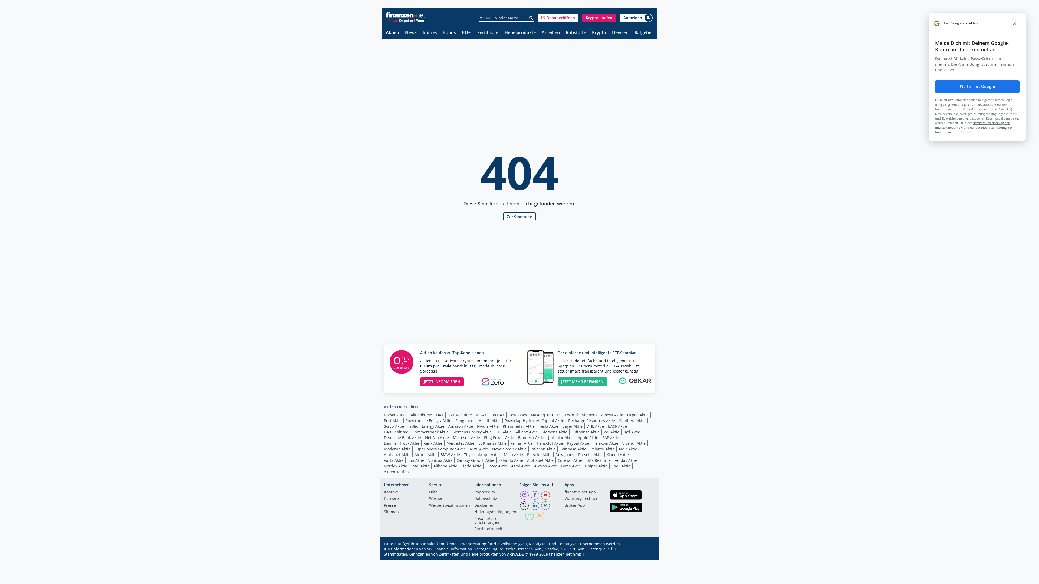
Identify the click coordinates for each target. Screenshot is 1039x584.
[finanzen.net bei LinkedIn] (535, 505)
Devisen (620, 32)
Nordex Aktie (395, 466)
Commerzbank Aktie (430, 431)
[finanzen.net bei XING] (545, 505)
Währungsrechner (581, 499)
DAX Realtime (460, 414)
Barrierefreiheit (488, 529)
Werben (436, 499)
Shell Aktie (620, 466)
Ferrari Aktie (522, 443)
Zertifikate (487, 32)
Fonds (449, 32)
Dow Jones (517, 414)
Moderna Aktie (397, 449)
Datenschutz (485, 499)
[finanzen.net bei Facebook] (535, 495)
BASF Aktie (617, 426)
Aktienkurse (421, 414)
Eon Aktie (415, 460)
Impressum (484, 492)
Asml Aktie (520, 466)
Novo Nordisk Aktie (509, 449)
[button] (558, 18)
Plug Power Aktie (499, 437)
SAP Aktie (610, 437)
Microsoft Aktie (466, 437)
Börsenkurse (395, 414)
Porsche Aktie (539, 454)
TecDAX (497, 414)
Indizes (430, 32)
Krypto (599, 32)
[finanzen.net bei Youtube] (545, 495)
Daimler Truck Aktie (401, 443)
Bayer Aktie (572, 426)
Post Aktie (393, 420)
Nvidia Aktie (488, 426)
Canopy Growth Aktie (475, 460)
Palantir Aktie (602, 449)
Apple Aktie (588, 437)
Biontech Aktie (531, 437)
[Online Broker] (406, 20)
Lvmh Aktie (571, 466)
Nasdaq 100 (542, 414)
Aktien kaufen (396, 471)
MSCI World (567, 414)
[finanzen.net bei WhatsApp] (529, 516)
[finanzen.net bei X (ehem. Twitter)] (524, 505)
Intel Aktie (420, 466)
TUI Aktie (504, 431)
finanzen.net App (580, 492)
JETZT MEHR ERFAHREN (582, 381)
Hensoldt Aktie (550, 443)
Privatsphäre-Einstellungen (486, 521)
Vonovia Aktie (440, 460)
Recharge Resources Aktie (591, 420)
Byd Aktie (631, 431)
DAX (439, 414)
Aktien (392, 32)
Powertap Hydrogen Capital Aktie (534, 420)
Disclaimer (484, 505)
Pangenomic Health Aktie (478, 420)
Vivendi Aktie (634, 443)
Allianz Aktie (527, 431)
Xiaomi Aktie (618, 454)
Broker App (575, 505)
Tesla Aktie (548, 426)
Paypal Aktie (578, 443)
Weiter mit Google (977, 86)
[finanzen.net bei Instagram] (524, 495)
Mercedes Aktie (460, 443)
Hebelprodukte (520, 32)
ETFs (466, 32)
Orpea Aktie (638, 414)
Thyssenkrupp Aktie (482, 454)
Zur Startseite (519, 216)
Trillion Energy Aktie (426, 426)
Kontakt (391, 492)
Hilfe (433, 492)
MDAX (481, 414)
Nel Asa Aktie (437, 437)
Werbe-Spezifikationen (449, 505)
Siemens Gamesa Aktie (602, 414)
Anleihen (551, 32)
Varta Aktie (393, 460)
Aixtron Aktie (545, 466)
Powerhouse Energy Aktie (428, 420)
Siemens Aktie (554, 431)
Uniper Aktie (596, 466)
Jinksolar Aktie (561, 437)
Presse (390, 505)
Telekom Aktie (605, 443)
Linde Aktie (471, 466)
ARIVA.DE (515, 554)
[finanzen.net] (405, 15)
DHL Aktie (595, 426)
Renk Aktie (432, 443)
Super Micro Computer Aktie (440, 449)
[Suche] (531, 18)
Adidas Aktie (626, 460)
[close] (1015, 23)
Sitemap (391, 512)
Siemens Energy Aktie (472, 431)
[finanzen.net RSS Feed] (540, 516)
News (411, 32)
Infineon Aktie (543, 449)
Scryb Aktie (394, 426)
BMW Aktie (450, 454)
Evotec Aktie (496, 466)
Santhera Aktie (632, 420)
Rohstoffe (576, 32)
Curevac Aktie (570, 460)
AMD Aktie (628, 449)
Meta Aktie (513, 454)
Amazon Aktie (460, 426)
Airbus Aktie (425, 454)
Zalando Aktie (510, 460)
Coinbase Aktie (573, 449)
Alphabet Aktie (397, 454)
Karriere (391, 499)
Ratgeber (643, 32)
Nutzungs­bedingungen (495, 512)
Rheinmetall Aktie (519, 426)
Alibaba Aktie (445, 466)
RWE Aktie (479, 449)
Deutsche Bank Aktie (402, 437)
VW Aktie (611, 431)
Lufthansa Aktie (585, 431)
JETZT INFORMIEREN (442, 381)
